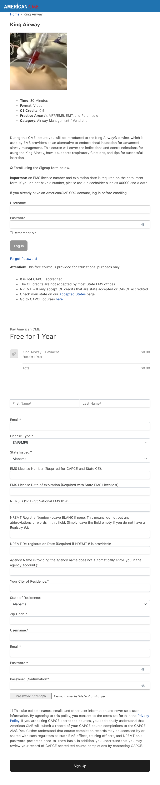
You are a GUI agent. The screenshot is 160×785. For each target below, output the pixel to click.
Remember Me (24, 233)
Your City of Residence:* (29, 581)
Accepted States (72, 294)
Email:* (15, 420)
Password (17, 218)
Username (18, 203)
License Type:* (21, 436)
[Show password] (143, 224)
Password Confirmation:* (30, 679)
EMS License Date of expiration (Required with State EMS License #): (64, 485)
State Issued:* (21, 452)
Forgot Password (23, 259)
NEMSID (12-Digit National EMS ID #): (40, 501)
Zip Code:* (18, 614)
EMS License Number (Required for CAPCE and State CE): (56, 468)
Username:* (19, 630)
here (59, 299)
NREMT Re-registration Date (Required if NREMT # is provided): (60, 544)
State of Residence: (25, 598)
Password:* (19, 663)
